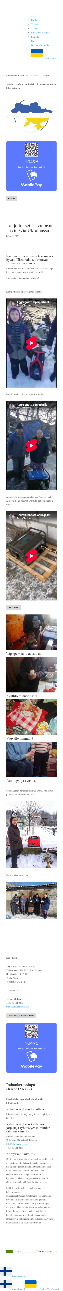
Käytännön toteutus (40, 32)
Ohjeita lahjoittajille (40, 45)
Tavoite (34, 28)
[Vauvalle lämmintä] (31, 734)
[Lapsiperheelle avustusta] (31, 650)
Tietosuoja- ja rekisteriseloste (21, 1015)
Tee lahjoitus (13, 607)
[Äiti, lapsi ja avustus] (31, 777)
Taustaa (34, 24)
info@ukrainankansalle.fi (17, 1006)
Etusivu (34, 20)
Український (49, 58)
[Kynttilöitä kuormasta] (31, 692)
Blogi (33, 40)
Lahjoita (35, 36)
